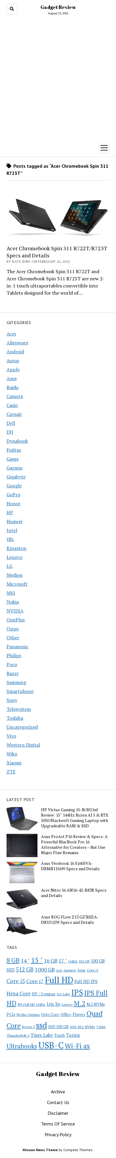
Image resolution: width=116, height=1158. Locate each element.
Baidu (12, 387)
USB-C (51, 1045)
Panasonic (18, 646)
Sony (12, 700)
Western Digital (23, 745)
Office (65, 1014)
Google (14, 485)
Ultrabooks (22, 1046)
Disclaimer (58, 1113)
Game (13, 459)
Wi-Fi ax (77, 1046)
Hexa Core (19, 993)
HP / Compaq (43, 994)
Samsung (16, 682)
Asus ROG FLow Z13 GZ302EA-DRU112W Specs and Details (69, 919)
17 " (63, 960)
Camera (15, 396)
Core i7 (35, 981)
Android (15, 351)
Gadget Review (58, 7)
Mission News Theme (40, 1150)
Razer (13, 673)
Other (13, 637)
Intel (12, 530)
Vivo (11, 736)
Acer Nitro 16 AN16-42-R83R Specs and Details (73, 892)
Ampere (69, 970)
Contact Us (58, 1102)
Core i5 (16, 981)
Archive (58, 1092)
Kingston (16, 548)
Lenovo (14, 557)
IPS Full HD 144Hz (32, 1004)
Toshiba (15, 718)
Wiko (12, 753)
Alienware (17, 342)
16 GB (50, 960)
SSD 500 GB (58, 1026)
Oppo (13, 628)
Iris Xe (53, 1004)
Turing (73, 1035)
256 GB (84, 961)
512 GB (25, 969)
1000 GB (45, 969)
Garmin (15, 467)
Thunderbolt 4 (18, 1035)
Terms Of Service (58, 1124)
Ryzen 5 (28, 1026)
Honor (14, 503)
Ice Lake (63, 993)
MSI (11, 593)
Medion (15, 575)
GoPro (13, 494)
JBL (10, 539)
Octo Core (50, 1014)
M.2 (79, 1003)
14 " (25, 960)
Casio (12, 405)
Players (79, 1014)
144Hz (73, 961)
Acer (11, 333)
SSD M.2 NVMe (82, 1026)
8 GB (13, 960)
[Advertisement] (58, 77)
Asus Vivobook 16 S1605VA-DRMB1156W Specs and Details (70, 866)
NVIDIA (15, 610)
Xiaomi (14, 762)
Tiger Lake (41, 1035)
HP (10, 512)
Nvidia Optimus (28, 1014)
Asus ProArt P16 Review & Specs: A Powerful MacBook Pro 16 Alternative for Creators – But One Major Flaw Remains (74, 844)
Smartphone (20, 691)
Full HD (59, 980)
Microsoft (17, 584)
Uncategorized (22, 727)
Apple (13, 369)
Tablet (101, 1027)
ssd (41, 1024)
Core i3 (92, 970)
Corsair (14, 414)
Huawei (14, 521)
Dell (11, 423)
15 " (37, 960)
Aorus (13, 360)
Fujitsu (14, 450)
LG (9, 566)
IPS (77, 992)
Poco (12, 664)
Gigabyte (16, 476)
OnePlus (16, 619)
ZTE (11, 771)
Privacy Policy (58, 1134)
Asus (12, 378)
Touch (59, 1035)
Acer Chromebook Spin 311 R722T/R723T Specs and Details (57, 252)
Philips (14, 655)
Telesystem (19, 709)
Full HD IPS (86, 981)
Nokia (13, 602)
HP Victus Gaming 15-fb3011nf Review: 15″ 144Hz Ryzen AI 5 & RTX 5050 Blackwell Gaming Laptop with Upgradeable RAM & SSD (74, 818)
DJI (10, 432)
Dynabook (17, 441)
